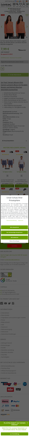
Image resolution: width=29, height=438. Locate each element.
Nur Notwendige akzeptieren (14, 232)
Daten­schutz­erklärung (12, 220)
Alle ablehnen (14, 237)
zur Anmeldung (14, 434)
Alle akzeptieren (14, 227)
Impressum (20, 220)
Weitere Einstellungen (14, 241)
